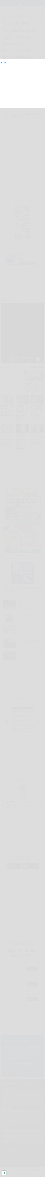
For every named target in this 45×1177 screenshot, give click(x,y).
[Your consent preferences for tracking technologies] (4, 1173)
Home (3, 62)
